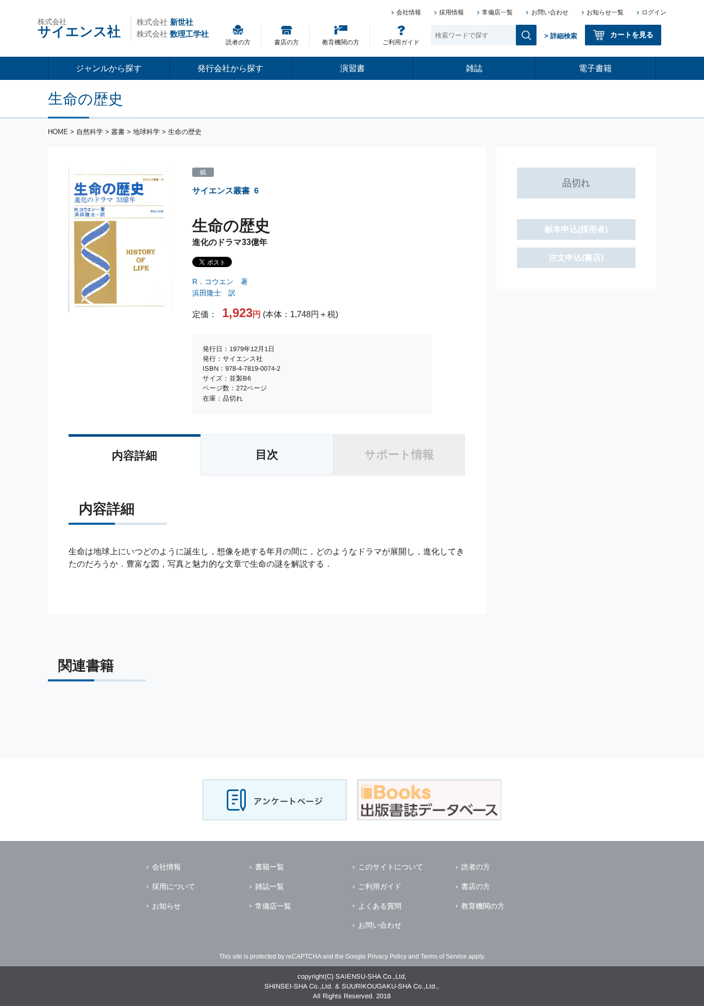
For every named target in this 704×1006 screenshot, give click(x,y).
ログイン (654, 12)
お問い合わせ (549, 12)
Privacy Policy (387, 956)
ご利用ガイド (401, 42)
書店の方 (286, 42)
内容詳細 (134, 455)
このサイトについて (390, 867)
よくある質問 (379, 906)
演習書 (352, 68)
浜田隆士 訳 (214, 293)
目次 (267, 454)
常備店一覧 (497, 12)
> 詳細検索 (560, 36)
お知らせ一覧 (605, 12)
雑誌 (474, 68)
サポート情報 (399, 454)
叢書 (118, 132)
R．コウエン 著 (220, 281)
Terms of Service (444, 956)
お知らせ (166, 906)
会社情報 (408, 12)
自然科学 (89, 132)
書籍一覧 (269, 867)
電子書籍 (595, 68)
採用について (173, 886)
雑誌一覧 (269, 886)
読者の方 (238, 42)
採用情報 (451, 12)
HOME (58, 132)
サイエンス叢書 (221, 190)
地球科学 (146, 132)
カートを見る (631, 34)
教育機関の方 (340, 42)
